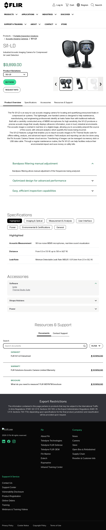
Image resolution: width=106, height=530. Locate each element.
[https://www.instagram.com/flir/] (14, 441)
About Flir (45, 436)
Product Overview (13, 102)
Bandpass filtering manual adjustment (35, 163)
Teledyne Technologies (51, 441)
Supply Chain (78, 454)
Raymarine (46, 463)
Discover (65, 14)
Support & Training (13, 24)
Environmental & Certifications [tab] (36, 227)
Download (97, 356)
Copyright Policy (39, 525)
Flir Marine (46, 454)
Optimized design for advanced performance (39, 180)
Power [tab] (12, 227)
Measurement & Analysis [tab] (60, 221)
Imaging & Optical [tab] (34, 221)
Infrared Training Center (52, 467)
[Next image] (100, 84)
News (75, 436)
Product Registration (11, 496)
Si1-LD (8, 74)
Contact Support (60, 333)
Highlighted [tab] (14, 221)
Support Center (9, 487)
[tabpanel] (53, 248)
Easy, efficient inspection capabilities (34, 190)
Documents (44, 333)
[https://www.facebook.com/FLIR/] (8, 441)
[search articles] (85, 345)
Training (6, 505)
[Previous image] (55, 84)
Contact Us (7, 483)
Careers (76, 441)
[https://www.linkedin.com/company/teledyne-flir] (3, 441)
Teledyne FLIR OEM (50, 449)
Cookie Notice (23, 525)
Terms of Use (55, 525)
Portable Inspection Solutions (25, 36)
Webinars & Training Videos (15, 509)
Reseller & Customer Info (83, 458)
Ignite (14, 287)
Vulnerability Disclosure (13, 492)
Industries (47, 14)
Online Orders (8, 501)
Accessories (45, 102)
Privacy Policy (7, 525)
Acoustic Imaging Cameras (17, 39)
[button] (65, 84)
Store (64, 24)
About (34, 24)
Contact (49, 24)
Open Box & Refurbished (83, 449)
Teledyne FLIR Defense (52, 445)
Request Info (11, 90)
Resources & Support (63, 102)
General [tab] (60, 227)
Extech (44, 458)
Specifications (31, 102)
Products (9, 14)
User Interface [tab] (85, 221)
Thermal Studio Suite (21, 290)
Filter (94, 346)
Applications (28, 14)
